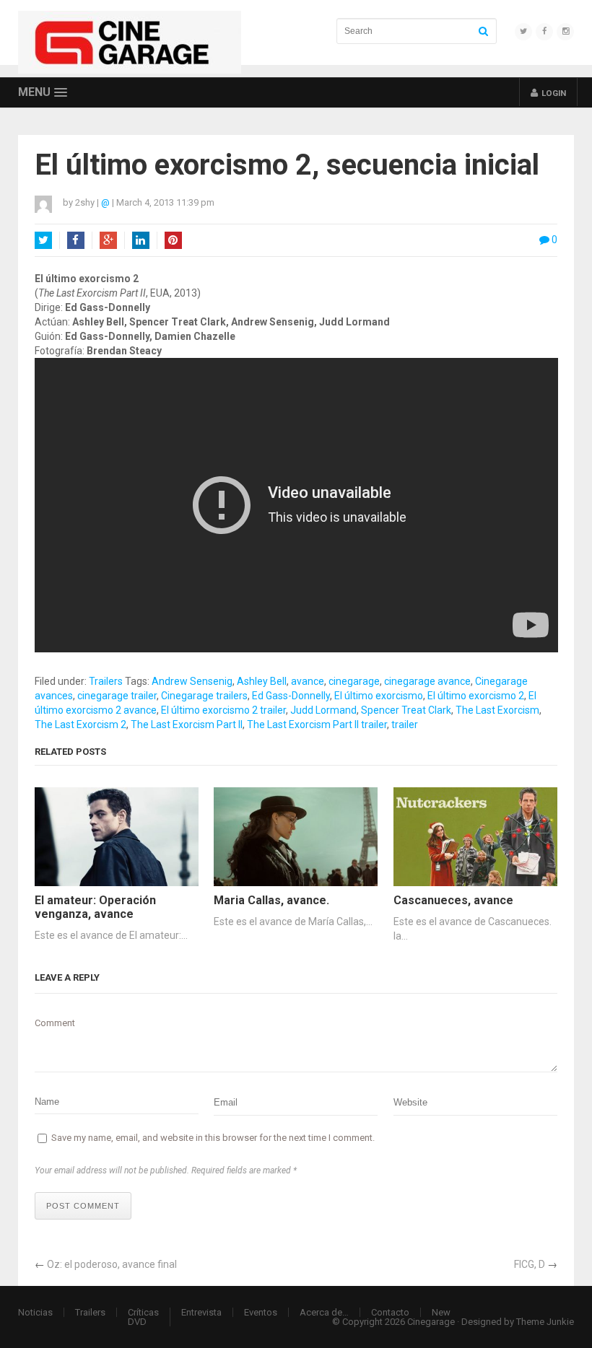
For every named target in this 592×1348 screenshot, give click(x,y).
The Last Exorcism (497, 710)
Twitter (43, 240)
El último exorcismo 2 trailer (223, 710)
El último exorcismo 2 (475, 695)
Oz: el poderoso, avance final (112, 1264)
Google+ (108, 240)
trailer (404, 724)
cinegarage (354, 681)
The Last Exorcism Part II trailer (317, 724)
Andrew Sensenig (192, 681)
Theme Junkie (545, 1321)
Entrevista (201, 1312)
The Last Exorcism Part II (187, 724)
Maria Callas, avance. (271, 900)
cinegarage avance (427, 681)
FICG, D (529, 1264)
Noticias (35, 1312)
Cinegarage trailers (204, 695)
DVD (137, 1321)
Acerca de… (324, 1312)
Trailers (106, 681)
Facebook (75, 240)
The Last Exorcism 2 (80, 724)
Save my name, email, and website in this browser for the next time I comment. (213, 1137)
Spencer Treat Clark (406, 710)
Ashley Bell (262, 681)
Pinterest (173, 240)
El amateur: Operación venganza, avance (95, 907)
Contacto (390, 1312)
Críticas (143, 1312)
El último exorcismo (378, 695)
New (441, 1312)
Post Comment (83, 1206)
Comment (55, 1022)
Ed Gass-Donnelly (291, 695)
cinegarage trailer (117, 695)
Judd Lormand (323, 710)
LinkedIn (140, 240)
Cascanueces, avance (453, 900)
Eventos (260, 1312)
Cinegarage (431, 1321)
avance (307, 681)
